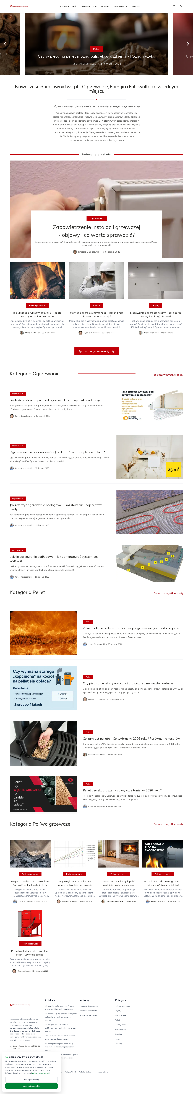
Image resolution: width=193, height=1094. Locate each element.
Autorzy (84, 1000)
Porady (118, 1039)
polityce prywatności (41, 1073)
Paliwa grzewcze (119, 6)
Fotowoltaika (121, 1029)
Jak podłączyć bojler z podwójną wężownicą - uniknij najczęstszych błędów (59, 1046)
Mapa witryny (103, 1072)
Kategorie (120, 1000)
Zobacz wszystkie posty (168, 374)
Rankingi (118, 1043)
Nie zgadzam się (31, 1079)
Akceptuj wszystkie (31, 1086)
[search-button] (174, 6)
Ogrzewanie (85, 6)
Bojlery (96, 305)
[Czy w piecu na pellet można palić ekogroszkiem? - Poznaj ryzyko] (96, 44)
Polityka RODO (70, 1072)
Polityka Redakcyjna (87, 1072)
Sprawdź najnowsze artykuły (96, 351)
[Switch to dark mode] (181, 6)
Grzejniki (105, 6)
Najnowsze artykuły (68, 6)
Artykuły (50, 1000)
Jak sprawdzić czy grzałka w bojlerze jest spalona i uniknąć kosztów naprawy (61, 1017)
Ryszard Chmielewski (89, 1006)
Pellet (95, 6)
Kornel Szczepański (88, 1015)
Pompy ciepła (135, 6)
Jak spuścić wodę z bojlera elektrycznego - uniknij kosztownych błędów (60, 1028)
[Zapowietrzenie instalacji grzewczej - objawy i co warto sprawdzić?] (96, 209)
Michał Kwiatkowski (88, 1010)
